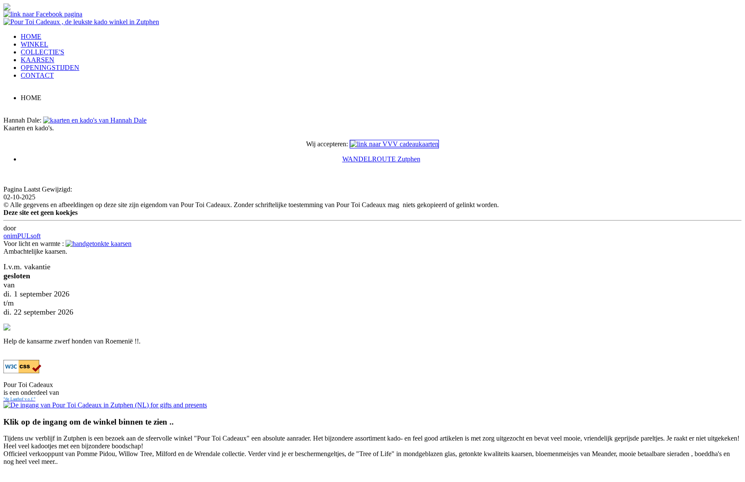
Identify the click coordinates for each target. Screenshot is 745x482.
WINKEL (34, 44)
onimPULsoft (22, 235)
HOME (31, 36)
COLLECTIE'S (42, 52)
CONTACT (37, 75)
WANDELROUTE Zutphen (381, 159)
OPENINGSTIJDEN (50, 67)
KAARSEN (37, 59)
